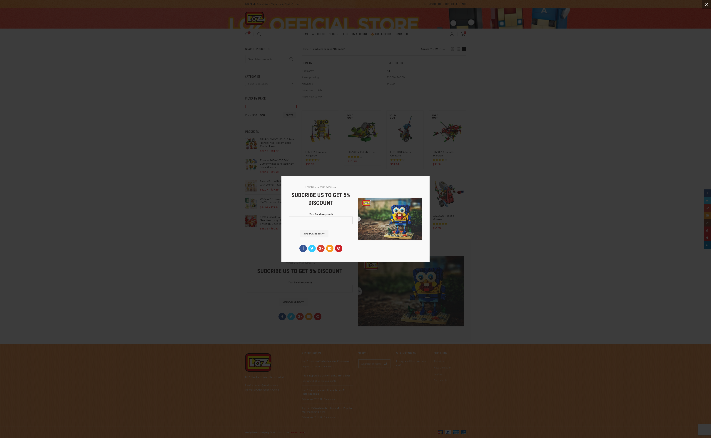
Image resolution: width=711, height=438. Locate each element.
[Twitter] (312, 248)
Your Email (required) (321, 214)
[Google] (321, 248)
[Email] (329, 248)
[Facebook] (303, 248)
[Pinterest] (338, 248)
